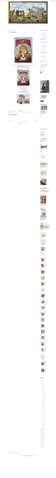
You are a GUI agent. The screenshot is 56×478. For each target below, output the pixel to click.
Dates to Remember (43, 409)
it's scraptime (43, 306)
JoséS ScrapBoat (43, 282)
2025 (42, 428)
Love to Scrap (43, 312)
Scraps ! (42, 299)
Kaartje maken (43, 342)
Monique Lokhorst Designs (43, 270)
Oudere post (36, 120)
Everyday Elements (25, 112)
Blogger (33, 455)
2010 (42, 447)
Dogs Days (43, 422)
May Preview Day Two (45, 331)
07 (42, 381)
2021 (42, 433)
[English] (41, 66)
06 (42, 382)
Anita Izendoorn (41, 71)
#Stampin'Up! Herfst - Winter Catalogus (45, 302)
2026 (42, 378)
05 (42, 383)
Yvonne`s (42, 355)
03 (42, 386)
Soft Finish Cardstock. (31, 112)
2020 (42, 434)
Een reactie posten (12, 116)
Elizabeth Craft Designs (19, 112)
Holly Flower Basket (45, 272)
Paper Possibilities (43, 329)
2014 (42, 442)
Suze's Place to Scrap (43, 368)
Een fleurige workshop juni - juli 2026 (43, 255)
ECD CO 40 (20, 91)
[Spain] (41, 67)
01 (42, 388)
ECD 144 (18, 92)
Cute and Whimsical (13, 112)
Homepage (23, 120)
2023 (42, 430)
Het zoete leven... (43, 335)
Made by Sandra (43, 276)
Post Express (43, 423)
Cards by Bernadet (44, 247)
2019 (42, 435)
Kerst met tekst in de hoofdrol (45, 259)
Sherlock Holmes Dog (43, 420)
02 (42, 387)
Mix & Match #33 (45, 278)
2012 (42, 444)
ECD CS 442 (20, 89)
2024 (42, 429)
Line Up (45, 318)
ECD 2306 (22, 90)
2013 (42, 443)
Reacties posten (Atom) (25, 122)
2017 (42, 438)
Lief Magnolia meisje (45, 370)
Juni (44, 324)
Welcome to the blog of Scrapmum (44, 361)
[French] (44, 66)
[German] (46, 66)
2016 (42, 439)
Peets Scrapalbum (43, 241)
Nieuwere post (11, 120)
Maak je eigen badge (42, 73)
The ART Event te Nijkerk (43, 396)
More (43, 67)
